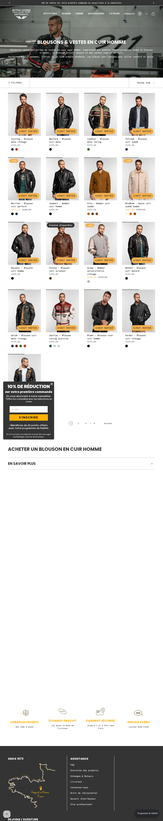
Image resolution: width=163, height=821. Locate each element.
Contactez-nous (79, 787)
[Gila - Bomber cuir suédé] (100, 178)
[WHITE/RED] (58, 346)
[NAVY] (12, 149)
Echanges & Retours (81, 776)
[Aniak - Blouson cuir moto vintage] (24, 310)
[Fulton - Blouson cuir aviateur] (62, 243)
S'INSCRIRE (28, 417)
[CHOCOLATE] (130, 214)
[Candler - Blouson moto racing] (100, 114)
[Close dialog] (51, 384)
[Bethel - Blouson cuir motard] (138, 243)
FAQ (72, 764)
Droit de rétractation (83, 793)
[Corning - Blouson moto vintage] (24, 114)
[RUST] (16, 149)
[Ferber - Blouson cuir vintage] (138, 310)
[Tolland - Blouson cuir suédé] (138, 114)
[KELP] (92, 214)
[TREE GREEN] (50, 346)
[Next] (153, 2)
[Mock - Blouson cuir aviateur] (24, 375)
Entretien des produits (84, 770)
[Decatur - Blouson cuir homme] (24, 243)
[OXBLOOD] (16, 346)
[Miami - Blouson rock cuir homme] (100, 310)
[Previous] (9, 2)
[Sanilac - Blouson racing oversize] (62, 310)
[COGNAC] (88, 214)
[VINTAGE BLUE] (54, 346)
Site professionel (81, 804)
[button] (50, 13)
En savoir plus (22, 463)
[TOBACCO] (97, 214)
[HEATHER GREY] (88, 281)
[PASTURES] (88, 149)
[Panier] (153, 13)
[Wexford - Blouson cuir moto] (62, 114)
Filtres (16, 82)
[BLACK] (50, 149)
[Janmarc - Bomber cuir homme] (62, 178)
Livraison (76, 781)
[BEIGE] (126, 214)
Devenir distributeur (83, 798)
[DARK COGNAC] (50, 278)
